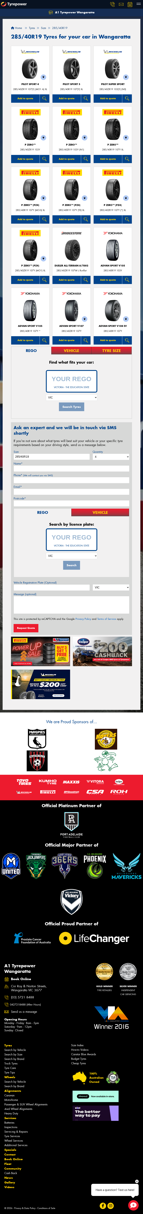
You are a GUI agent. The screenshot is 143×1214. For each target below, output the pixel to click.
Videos (9, 1187)
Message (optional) (25, 594)
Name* (18, 463)
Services (10, 1118)
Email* (18, 487)
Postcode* (20, 498)
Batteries (9, 1122)
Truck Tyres (10, 1063)
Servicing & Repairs (16, 1132)
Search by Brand (14, 1059)
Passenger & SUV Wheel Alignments (25, 1104)
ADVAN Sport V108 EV (113, 326)
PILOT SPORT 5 (71, 84)
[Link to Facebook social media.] (103, 1206)
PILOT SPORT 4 (30, 84)
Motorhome (11, 1100)
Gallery (9, 1182)
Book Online (13, 1159)
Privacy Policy (83, 619)
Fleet (7, 1164)
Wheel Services (13, 1141)
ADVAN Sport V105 (113, 265)
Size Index (77, 1045)
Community (12, 1168)
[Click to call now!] (112, 4)
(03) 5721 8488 (22, 997)
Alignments (12, 1091)
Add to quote (25, 98)
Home (18, 28)
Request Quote (26, 628)
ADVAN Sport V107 (71, 326)
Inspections (10, 1127)
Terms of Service (106, 619)
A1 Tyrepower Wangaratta (74, 12)
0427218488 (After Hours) (25, 1004)
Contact (10, 1154)
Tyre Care (10, 1068)
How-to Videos (79, 1050)
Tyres (8, 1045)
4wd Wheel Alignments (18, 1109)
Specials (10, 1150)
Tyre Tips (9, 1072)
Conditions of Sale (46, 1208)
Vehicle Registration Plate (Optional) (35, 582)
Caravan (9, 1095)
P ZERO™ (30, 144)
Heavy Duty (11, 1113)
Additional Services (15, 1145)
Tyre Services (12, 1136)
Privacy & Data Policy (24, 1208)
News (8, 1178)
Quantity (98, 452)
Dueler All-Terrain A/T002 (71, 265)
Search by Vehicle (15, 1050)
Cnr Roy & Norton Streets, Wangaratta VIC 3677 (29, 988)
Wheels (9, 1077)
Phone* (33, 475)
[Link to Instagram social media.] (110, 1206)
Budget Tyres (78, 1059)
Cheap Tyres (78, 1063)
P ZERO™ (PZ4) (30, 205)
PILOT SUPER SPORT (113, 84)
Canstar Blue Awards (83, 1054)
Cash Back (10, 1173)
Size (16, 452)
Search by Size (13, 1054)
